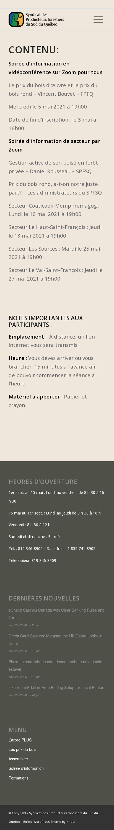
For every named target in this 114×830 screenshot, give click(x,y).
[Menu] (98, 19)
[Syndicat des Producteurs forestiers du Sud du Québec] (47, 19)
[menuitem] (98, 19)
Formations (18, 778)
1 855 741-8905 (81, 548)
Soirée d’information (26, 768)
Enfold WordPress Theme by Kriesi (49, 821)
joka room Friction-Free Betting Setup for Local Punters (57, 687)
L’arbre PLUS (20, 740)
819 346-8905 (30, 548)
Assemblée (18, 758)
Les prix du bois (22, 749)
